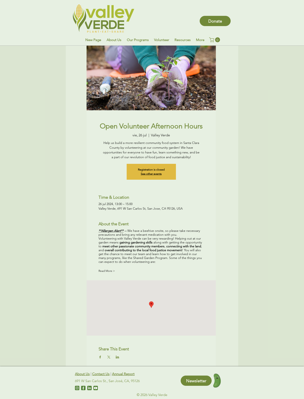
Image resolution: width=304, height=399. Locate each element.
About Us (82, 374)
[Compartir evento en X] (108, 357)
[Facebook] (83, 388)
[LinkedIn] (89, 388)
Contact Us (101, 374)
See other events (151, 173)
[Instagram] (77, 388)
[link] (215, 39)
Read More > (107, 271)
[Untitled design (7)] (95, 388)
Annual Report (123, 374)
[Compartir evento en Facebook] (100, 357)
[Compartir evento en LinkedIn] (117, 357)
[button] (114, 40)
